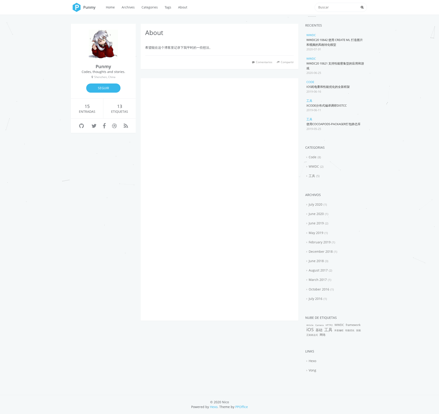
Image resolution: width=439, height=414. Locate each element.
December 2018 (321, 251)
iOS (310, 329)
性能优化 (349, 330)
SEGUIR (103, 88)
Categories (150, 7)
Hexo (312, 361)
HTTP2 (329, 325)
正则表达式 (312, 334)
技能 (358, 330)
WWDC (311, 35)
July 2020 (315, 204)
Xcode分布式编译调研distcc (326, 105)
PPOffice (241, 407)
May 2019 (316, 233)
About (182, 7)
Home (110, 7)
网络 (323, 335)
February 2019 (320, 242)
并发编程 (338, 330)
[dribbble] (114, 125)
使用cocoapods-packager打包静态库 (333, 124)
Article (309, 325)
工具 (309, 101)
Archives (128, 7)
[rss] (126, 125)
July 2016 (315, 298)
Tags (168, 7)
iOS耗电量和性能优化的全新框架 (328, 87)
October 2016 (319, 289)
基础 (319, 330)
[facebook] (104, 125)
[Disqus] (219, 140)
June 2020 (316, 214)
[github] (81, 125)
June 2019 (316, 223)
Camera (319, 325)
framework (353, 325)
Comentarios (264, 62)
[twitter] (93, 125)
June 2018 (316, 261)
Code (310, 82)
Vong (312, 370)
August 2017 (318, 270)
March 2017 (318, 279)
